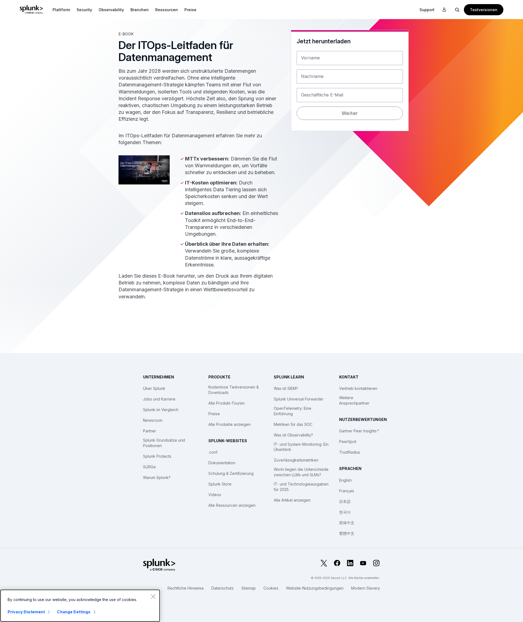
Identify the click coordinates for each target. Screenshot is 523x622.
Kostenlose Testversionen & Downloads (233, 390)
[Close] (153, 596)
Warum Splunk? (157, 477)
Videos (214, 494)
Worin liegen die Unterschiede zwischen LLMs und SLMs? (301, 472)
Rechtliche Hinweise (186, 588)
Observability (111, 9)
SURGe (149, 467)
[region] (80, 605)
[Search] (457, 9)
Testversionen (483, 9)
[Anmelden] (444, 10)
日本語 (345, 501)
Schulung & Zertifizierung (231, 473)
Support (426, 9)
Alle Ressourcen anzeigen (232, 505)
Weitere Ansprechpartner (354, 400)
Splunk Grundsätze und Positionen (164, 443)
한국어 (345, 512)
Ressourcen (166, 9)
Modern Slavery (365, 588)
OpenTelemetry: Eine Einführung (292, 411)
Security (84, 9)
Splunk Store (220, 484)
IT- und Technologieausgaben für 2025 (301, 487)
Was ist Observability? (293, 435)
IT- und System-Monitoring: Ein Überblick (301, 447)
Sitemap (248, 588)
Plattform (61, 9)
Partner (149, 431)
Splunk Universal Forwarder (298, 399)
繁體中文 (346, 533)
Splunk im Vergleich (160, 409)
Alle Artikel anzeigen (292, 500)
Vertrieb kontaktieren (358, 388)
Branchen (139, 9)
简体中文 (346, 522)
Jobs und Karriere (159, 399)
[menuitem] (61, 9)
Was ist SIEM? (286, 388)
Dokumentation (221, 462)
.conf (212, 452)
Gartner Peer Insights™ (359, 431)
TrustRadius (349, 452)
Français (346, 491)
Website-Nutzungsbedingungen (314, 588)
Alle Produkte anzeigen (229, 424)
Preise (214, 413)
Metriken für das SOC (293, 424)
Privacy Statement (26, 611)
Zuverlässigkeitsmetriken (296, 460)
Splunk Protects (157, 456)
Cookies (270, 588)
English (345, 480)
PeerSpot (347, 441)
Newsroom (152, 420)
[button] (61, 9)
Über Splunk (154, 388)
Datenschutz (222, 588)
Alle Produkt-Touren (226, 403)
